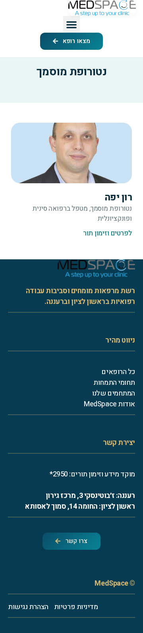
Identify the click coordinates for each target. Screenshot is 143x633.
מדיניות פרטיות (76, 607)
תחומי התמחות (114, 382)
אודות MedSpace (109, 404)
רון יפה (118, 197)
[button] (71, 24)
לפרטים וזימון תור (107, 233)
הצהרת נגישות (28, 607)
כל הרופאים (118, 371)
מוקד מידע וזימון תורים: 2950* (92, 474)
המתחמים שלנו (113, 393)
